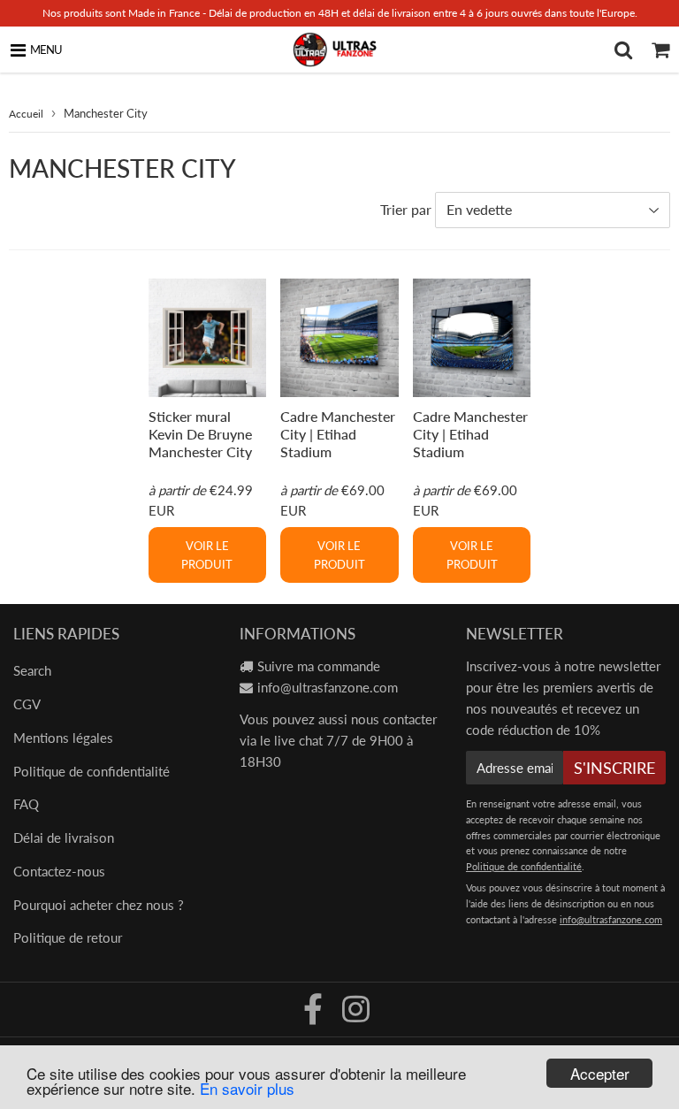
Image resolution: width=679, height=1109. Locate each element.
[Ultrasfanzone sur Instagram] (356, 1015)
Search (32, 670)
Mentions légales (63, 738)
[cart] (660, 49)
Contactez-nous (59, 871)
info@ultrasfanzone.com (327, 687)
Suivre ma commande (318, 666)
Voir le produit (207, 554)
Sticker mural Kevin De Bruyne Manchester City (200, 434)
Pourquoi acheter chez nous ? (98, 905)
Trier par (405, 209)
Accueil (26, 113)
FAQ (26, 804)
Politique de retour (67, 937)
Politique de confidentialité (91, 771)
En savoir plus (247, 1088)
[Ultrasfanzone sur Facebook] (315, 1015)
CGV (27, 704)
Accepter (599, 1073)
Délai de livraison (63, 837)
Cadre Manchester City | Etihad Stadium (337, 434)
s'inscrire (614, 767)
